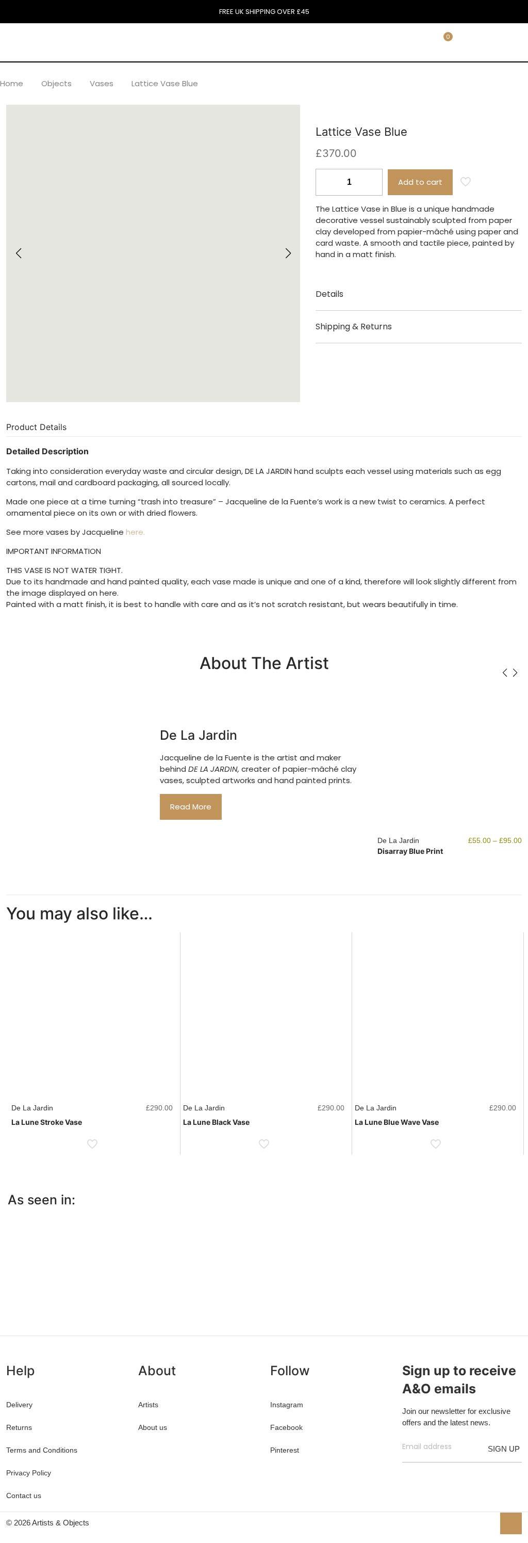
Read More (190, 806)
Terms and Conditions (41, 1450)
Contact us (23, 1495)
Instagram (286, 1405)
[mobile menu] (384, 42)
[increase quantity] (371, 182)
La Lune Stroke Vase (46, 1122)
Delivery (19, 1405)
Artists (148, 1405)
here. (135, 532)
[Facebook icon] (453, 1522)
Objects (56, 83)
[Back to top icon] (511, 1523)
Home (11, 83)
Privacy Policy (28, 1473)
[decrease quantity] (327, 182)
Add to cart (420, 182)
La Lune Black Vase (216, 1122)
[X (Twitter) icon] (464, 1522)
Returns (19, 1427)
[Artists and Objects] (75, 41)
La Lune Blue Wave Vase (397, 1122)
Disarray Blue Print (410, 851)
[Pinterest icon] (475, 1522)
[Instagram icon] (486, 1522)
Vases (101, 83)
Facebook (286, 1427)
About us (152, 1427)
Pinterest (284, 1450)
